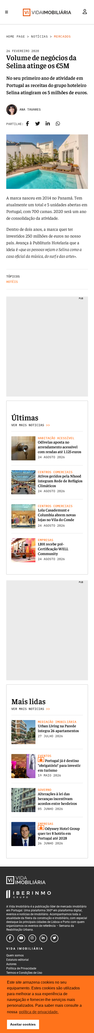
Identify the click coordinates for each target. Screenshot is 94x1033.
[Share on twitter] (37, 124)
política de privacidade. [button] (39, 1012)
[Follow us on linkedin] (43, 938)
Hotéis (12, 282)
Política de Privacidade (21, 968)
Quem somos (15, 955)
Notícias (39, 36)
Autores (11, 964)
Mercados (62, 36)
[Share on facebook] (27, 124)
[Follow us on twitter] (54, 938)
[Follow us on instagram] (32, 938)
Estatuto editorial (17, 959)
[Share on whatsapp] (58, 124)
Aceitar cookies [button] (23, 1024)
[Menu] (6, 12)
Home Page (15, 36)
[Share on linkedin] (48, 124)
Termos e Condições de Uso (24, 972)
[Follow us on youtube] (21, 938)
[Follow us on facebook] (10, 938)
